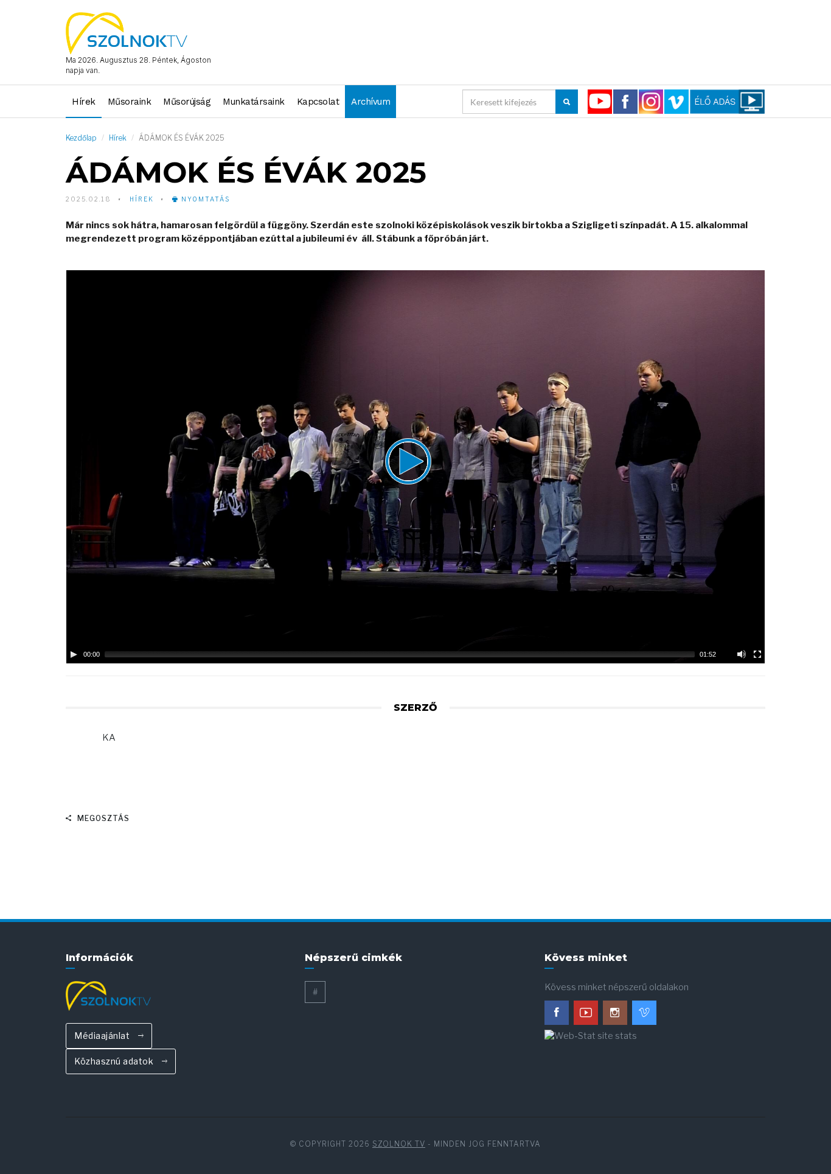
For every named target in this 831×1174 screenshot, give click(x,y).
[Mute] (741, 654)
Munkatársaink (254, 101)
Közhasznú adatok (115, 1061)
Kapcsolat (318, 101)
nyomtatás (204, 199)
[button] (415, 466)
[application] (415, 466)
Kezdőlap (81, 137)
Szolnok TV (398, 1143)
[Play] (73, 654)
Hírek (84, 101)
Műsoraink (129, 101)
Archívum (370, 101)
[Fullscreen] (757, 654)
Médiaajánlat (103, 1035)
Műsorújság (186, 101)
